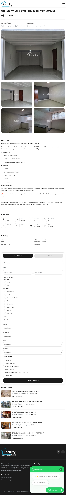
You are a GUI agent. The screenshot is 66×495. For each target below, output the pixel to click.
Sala (8, 285)
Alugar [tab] (49, 256)
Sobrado (9, 313)
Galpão (9, 282)
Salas (4, 340)
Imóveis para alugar (6, 480)
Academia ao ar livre (10, 363)
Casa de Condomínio (12, 298)
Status (5, 316)
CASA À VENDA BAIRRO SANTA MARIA (24, 412)
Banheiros (6, 332)
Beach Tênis (8, 375)
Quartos (5, 324)
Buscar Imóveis (32, 380)
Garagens (5, 348)
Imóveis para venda (6, 477)
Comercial (6, 279)
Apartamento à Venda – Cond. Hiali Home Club (27, 402)
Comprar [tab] (18, 256)
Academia (8, 360)
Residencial (6, 288)
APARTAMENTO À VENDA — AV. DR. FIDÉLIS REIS (27, 422)
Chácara (9, 301)
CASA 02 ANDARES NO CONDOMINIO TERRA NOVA (28, 433)
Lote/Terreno (10, 307)
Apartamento (10, 291)
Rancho (9, 310)
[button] (60, 469)
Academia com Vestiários (12, 366)
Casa (8, 294)
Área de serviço (9, 369)
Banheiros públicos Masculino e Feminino (16, 372)
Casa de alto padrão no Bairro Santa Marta (25, 391)
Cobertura (10, 304)
